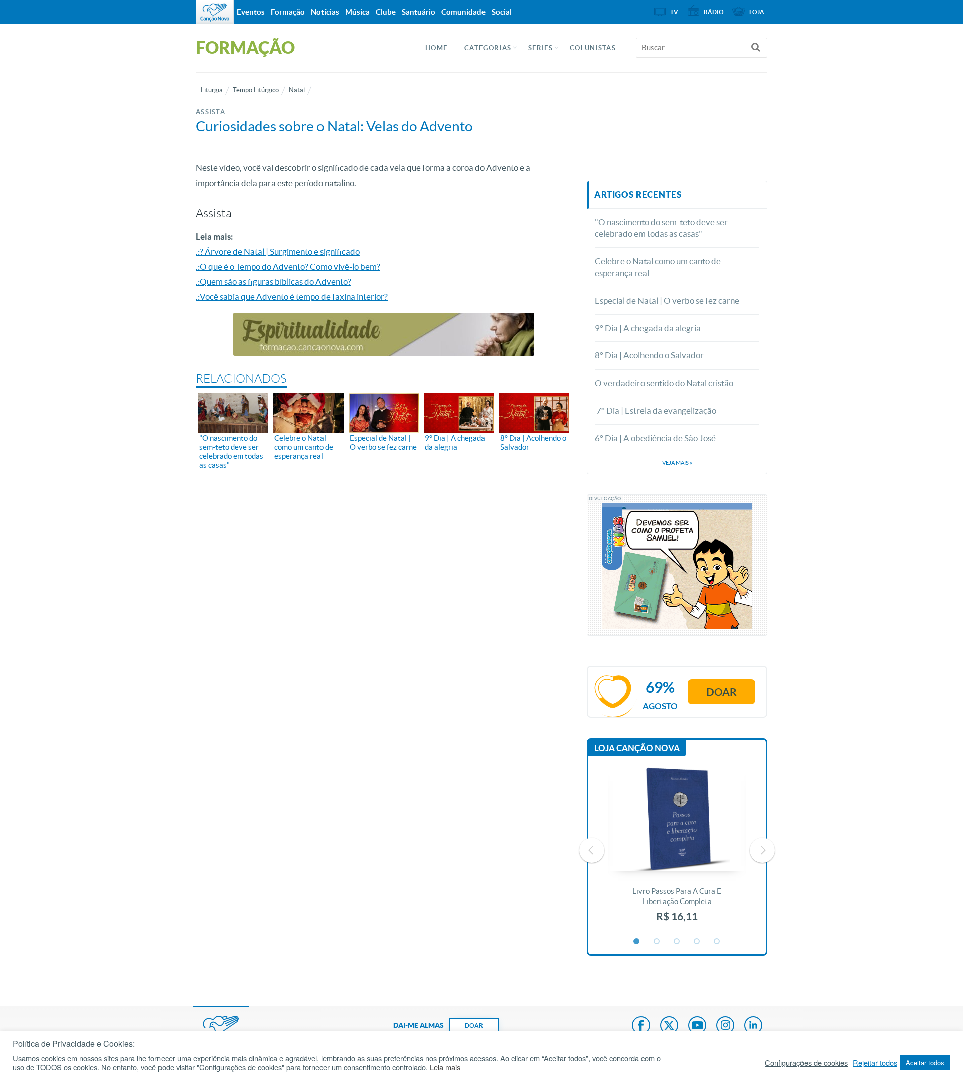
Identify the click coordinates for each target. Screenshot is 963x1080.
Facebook (641, 1026)
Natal (297, 90)
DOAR (474, 1025)
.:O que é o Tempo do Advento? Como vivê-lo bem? (288, 266)
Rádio (714, 12)
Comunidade (463, 12)
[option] (677, 850)
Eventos (251, 12)
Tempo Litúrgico (256, 90)
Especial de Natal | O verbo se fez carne (667, 300)
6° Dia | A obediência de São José (655, 438)
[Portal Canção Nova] (215, 12)
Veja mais (677, 463)
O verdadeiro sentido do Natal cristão (664, 383)
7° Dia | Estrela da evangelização (655, 410)
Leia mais (445, 1067)
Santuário (418, 12)
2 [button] (657, 941)
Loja (756, 12)
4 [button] (697, 941)
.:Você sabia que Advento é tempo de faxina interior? (292, 296)
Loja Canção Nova (637, 748)
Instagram (725, 1026)
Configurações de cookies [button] (806, 1062)
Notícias (325, 12)
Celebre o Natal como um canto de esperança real (658, 267)
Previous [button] (591, 850)
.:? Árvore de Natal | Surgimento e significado (278, 251)
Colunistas (593, 48)
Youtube (697, 1026)
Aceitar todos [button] (925, 1062)
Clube (386, 12)
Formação (288, 12)
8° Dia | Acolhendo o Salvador (649, 355)
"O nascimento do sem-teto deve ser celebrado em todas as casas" (661, 228)
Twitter (669, 1026)
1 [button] (637, 941)
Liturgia (212, 90)
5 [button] (717, 941)
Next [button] (762, 850)
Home (436, 48)
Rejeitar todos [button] (875, 1062)
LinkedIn (753, 1026)
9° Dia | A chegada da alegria (648, 328)
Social (502, 12)
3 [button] (677, 941)
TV (674, 12)
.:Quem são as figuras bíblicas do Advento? (273, 281)
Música (357, 12)
